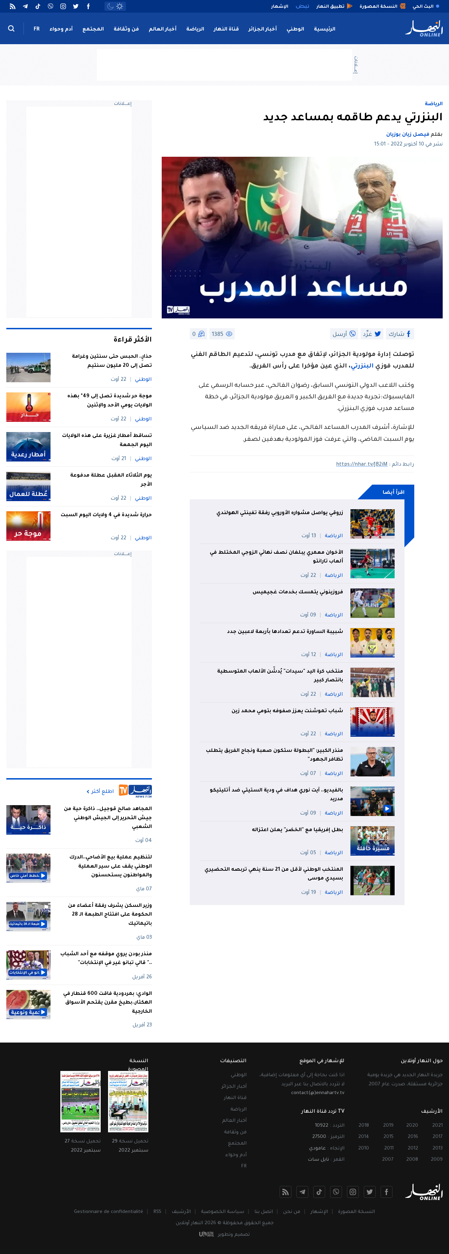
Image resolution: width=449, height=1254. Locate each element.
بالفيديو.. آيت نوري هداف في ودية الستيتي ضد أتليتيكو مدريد (276, 795)
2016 (413, 1137)
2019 (388, 1125)
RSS (157, 1212)
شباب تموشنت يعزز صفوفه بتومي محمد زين (287, 711)
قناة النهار (226, 30)
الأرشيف (181, 1212)
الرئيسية (324, 30)
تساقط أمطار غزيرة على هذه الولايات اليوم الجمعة (107, 440)
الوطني (295, 30)
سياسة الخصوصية (222, 1212)
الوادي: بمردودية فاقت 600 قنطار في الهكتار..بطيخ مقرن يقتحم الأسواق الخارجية (107, 1003)
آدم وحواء (61, 30)
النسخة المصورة (356, 1212)
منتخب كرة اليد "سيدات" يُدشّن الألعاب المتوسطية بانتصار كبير (280, 676)
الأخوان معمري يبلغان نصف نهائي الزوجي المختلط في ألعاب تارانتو (276, 557)
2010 (363, 1148)
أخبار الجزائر (263, 30)
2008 (412, 1159)
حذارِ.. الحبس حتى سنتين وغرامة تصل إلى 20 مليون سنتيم (112, 361)
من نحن (291, 1212)
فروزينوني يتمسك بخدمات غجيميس (298, 592)
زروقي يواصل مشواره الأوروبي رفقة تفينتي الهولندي (279, 513)
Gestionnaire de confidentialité (108, 1212)
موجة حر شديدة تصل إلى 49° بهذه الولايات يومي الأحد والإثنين (109, 401)
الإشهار (319, 1212)
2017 (438, 1137)
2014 (363, 1137)
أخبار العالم (162, 30)
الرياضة (195, 30)
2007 (388, 1159)
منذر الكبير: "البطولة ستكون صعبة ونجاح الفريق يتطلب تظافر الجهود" (274, 755)
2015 (388, 1137)
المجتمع (93, 30)
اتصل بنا (263, 1212)
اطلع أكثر (103, 791)
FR (37, 30)
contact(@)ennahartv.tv (317, 1093)
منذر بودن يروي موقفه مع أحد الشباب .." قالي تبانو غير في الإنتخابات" (106, 959)
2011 (389, 1148)
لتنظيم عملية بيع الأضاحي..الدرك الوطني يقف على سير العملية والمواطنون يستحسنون (110, 866)
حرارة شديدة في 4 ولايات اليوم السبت (106, 515)
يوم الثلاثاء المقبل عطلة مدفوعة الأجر (111, 480)
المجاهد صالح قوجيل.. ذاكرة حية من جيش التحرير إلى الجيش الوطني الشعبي (108, 818)
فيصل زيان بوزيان (407, 135)
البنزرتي (362, 366)
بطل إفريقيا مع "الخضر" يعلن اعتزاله (297, 830)
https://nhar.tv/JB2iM (362, 465)
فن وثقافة (126, 30)
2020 (412, 1125)
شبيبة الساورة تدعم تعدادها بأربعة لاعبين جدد (285, 632)
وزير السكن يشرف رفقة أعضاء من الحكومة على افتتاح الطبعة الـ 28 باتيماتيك (110, 915)
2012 (413, 1148)
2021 (437, 1125)
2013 (438, 1148)
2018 (363, 1125)
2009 (437, 1159)
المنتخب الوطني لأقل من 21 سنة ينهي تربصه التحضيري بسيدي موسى (274, 874)
